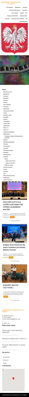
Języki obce (6, 125)
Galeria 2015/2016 (10, 161)
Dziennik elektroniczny (14, 10)
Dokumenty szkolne (8, 111)
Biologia (5, 100)
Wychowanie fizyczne (9, 175)
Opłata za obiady (8, 165)
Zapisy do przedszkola (12, 15)
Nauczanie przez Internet (18, 18)
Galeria (6, 159)
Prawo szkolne (14, 13)
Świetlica (5, 156)
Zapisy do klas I (23, 15)
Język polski (6, 123)
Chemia (5, 102)
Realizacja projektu (8, 150)
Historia (5, 119)
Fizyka (5, 113)
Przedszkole (6, 146)
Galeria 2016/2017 (10, 163)
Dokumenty (6, 108)
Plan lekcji (24, 10)
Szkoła (5, 169)
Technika (5, 171)
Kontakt (22, 13)
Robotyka (5, 152)
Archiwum (5, 96)
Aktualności (18, 7)
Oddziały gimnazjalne (8, 142)
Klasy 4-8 (5, 130)
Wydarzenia (6, 177)
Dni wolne (7, 18)
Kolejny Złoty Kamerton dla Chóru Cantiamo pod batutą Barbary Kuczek (14, 247)
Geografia (5, 117)
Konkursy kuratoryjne (8, 132)
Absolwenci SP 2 (7, 92)
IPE (26, 18)
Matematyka (6, 134)
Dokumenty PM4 (23, 21)
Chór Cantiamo (7, 104)
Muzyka (5, 140)
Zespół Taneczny (7, 180)
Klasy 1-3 (5, 127)
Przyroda (5, 148)
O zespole (24, 7)
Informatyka (6, 121)
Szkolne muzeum (7, 167)
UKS (4, 173)
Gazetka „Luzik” (7, 115)
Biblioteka (6, 98)
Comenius (6, 106)
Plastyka (5, 144)
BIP (26, 13)
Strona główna (9, 7)
